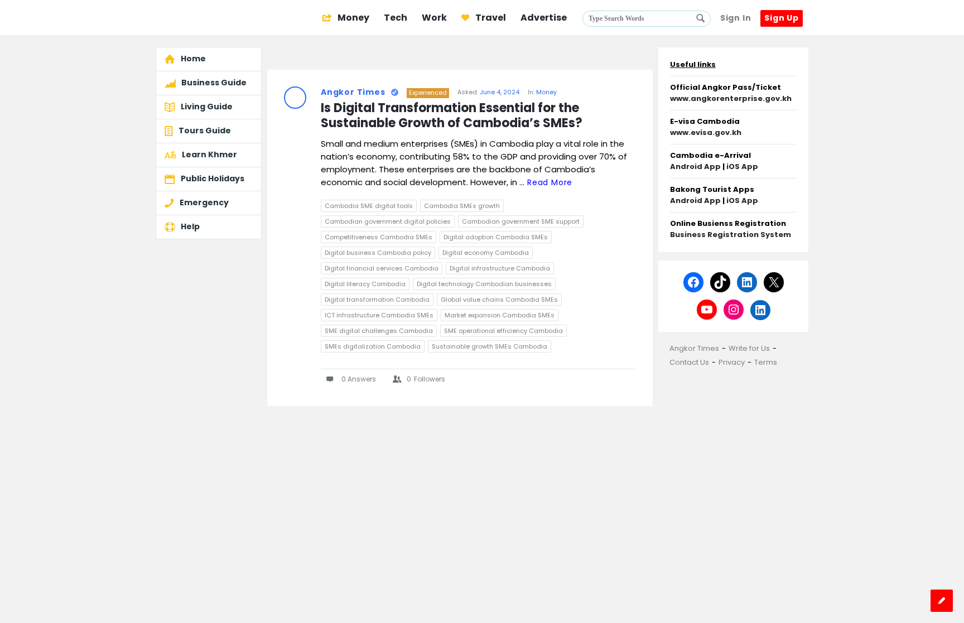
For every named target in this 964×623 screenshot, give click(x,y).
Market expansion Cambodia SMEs (500, 315)
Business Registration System (730, 234)
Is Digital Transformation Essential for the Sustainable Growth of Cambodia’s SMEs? (451, 116)
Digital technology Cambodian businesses (484, 283)
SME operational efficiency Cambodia (503, 330)
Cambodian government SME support (521, 221)
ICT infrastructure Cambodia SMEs (379, 315)
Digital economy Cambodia (485, 252)
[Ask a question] (942, 601)
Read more (549, 182)
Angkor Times (353, 92)
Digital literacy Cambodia (365, 283)
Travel (490, 17)
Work (434, 17)
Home (193, 58)
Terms (765, 362)
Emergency (204, 202)
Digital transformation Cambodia (377, 299)
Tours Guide (205, 130)
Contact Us (689, 362)
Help (190, 226)
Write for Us (749, 348)
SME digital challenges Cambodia (379, 330)
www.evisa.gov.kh (705, 132)
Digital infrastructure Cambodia (500, 268)
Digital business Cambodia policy (378, 252)
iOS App (742, 166)
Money (352, 17)
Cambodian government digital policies (388, 221)
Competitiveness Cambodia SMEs (378, 237)
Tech (395, 17)
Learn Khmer (209, 154)
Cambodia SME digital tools (369, 205)
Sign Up (781, 17)
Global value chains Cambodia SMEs (499, 299)
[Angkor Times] (212, 18)
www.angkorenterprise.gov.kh (731, 98)
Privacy (732, 362)
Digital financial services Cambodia (381, 268)
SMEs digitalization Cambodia (373, 346)
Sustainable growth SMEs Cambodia (489, 346)
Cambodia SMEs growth (462, 205)
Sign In (735, 17)
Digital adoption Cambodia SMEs (496, 237)
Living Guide (207, 106)
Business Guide (214, 82)
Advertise (543, 17)
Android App (695, 166)
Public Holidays (212, 178)
